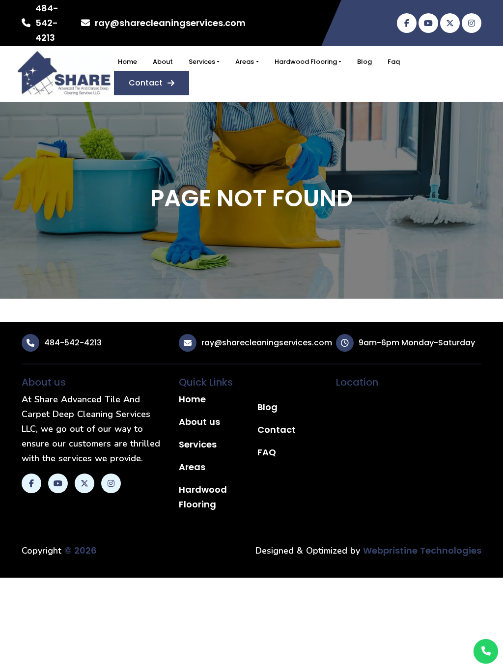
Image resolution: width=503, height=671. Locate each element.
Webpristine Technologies (422, 550)
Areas (244, 61)
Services (202, 61)
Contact (146, 82)
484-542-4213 (46, 23)
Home (127, 61)
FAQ (266, 452)
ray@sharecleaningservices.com (170, 23)
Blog (364, 61)
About (163, 61)
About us (199, 422)
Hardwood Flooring (306, 61)
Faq (394, 61)
